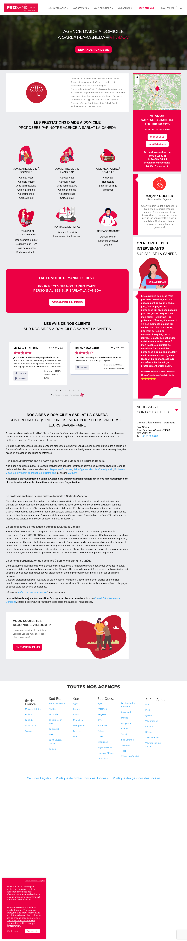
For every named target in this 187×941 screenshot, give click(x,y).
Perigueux (126, 723)
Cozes (100, 736)
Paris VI (28, 714)
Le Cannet (54, 729)
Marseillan (78, 720)
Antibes (53, 708)
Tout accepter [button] (33, 931)
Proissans (119, 469)
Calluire (149, 726)
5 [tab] (73, 390)
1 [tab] (56, 390)
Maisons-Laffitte (33, 709)
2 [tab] (60, 390)
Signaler (19, 378)
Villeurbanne (151, 721)
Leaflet (162, 109)
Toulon (52, 748)
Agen (100, 703)
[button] (157, 89)
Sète (75, 736)
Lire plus (20, 373)
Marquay (71, 473)
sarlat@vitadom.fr (157, 144)
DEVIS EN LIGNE (146, 8)
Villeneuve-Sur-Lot (130, 756)
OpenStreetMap (170, 109)
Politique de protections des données (82, 778)
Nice (51, 734)
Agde (75, 703)
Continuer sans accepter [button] (35, 881)
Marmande (126, 712)
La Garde (53, 714)
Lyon (147, 709)
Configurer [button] (12, 931)
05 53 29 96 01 (157, 137)
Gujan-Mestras (105, 747)
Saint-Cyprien (80, 469)
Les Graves (103, 758)
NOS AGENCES (124, 8)
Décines (149, 732)
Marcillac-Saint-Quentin (101, 469)
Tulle (123, 750)
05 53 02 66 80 (150, 436)
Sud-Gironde (127, 739)
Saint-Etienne (152, 737)
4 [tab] (69, 390)
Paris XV (29, 719)
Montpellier (79, 725)
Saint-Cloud (31, 725)
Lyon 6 (148, 715)
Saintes (124, 728)
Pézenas (77, 731)
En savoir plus (27, 647)
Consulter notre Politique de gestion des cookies (21, 922)
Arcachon (102, 708)
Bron (147, 704)
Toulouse (125, 745)
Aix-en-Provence (57, 703)
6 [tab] (78, 390)
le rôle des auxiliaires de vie (32, 592)
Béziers (76, 709)
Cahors (101, 731)
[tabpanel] (35, 363)
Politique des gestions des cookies (136, 778)
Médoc (124, 717)
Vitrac (9, 473)
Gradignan (103, 742)
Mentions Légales (41, 778)
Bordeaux (102, 725)
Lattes (76, 714)
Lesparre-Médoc (106, 753)
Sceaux (28, 731)
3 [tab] (65, 390)
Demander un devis (93, 49)
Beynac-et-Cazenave (61, 469)
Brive (100, 719)
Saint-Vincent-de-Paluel (25, 473)
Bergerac (102, 714)
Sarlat (124, 734)
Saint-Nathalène (47, 473)
